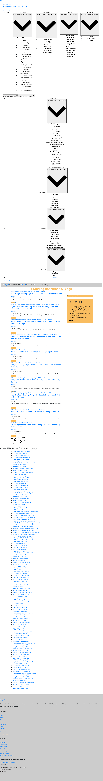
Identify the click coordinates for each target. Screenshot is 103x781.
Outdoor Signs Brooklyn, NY (20, 491)
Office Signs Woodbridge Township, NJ (23, 530)
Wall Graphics (26, 47)
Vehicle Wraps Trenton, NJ (20, 624)
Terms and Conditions (5, 734)
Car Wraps (70, 41)
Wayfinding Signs (26, 44)
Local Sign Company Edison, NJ (21, 558)
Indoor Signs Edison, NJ (19, 555)
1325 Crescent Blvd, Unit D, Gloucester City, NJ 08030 (13, 767)
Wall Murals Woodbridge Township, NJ (23, 539)
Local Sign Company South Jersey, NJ (23, 678)
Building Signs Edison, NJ (20, 545)
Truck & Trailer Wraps (26, 84)
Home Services (47, 52)
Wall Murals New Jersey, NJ (20, 479)
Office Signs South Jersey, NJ (21, 680)
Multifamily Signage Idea (79, 308)
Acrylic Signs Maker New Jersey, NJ (22, 451)
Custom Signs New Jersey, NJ (21, 459)
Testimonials (3, 724)
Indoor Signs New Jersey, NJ (20, 464)
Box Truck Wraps (26, 86)
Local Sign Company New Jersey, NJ (23, 468)
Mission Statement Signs (27, 52)
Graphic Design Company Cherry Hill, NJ (24, 583)
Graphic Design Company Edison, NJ (23, 553)
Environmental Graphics (5, 753)
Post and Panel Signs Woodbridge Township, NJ (26, 532)
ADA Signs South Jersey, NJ (20, 663)
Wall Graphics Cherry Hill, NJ (20, 598)
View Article (13, 302)
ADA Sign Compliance (79, 317)
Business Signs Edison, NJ (20, 547)
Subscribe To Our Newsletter (7, 762)
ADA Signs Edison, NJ (19, 543)
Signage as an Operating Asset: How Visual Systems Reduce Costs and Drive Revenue (36, 307)
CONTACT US (53, 277)
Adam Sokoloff (14, 296)
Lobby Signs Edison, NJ (19, 556)
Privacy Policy (3, 731)
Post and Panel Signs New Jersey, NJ (23, 472)
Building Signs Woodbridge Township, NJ (24, 515)
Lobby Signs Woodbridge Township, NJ (23, 526)
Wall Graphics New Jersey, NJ (21, 478)
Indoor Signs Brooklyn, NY (20, 494)
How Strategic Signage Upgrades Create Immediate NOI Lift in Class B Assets (36, 396)
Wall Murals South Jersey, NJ (20, 690)
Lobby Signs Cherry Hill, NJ (20, 586)
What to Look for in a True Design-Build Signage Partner (34, 352)
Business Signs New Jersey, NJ (21, 457)
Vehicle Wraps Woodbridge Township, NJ (24, 534)
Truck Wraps (70, 45)
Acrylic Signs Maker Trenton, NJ (21, 601)
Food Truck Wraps (70, 49)
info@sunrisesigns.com (10, 6)
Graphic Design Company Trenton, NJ (23, 613)
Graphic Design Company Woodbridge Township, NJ (27, 523)
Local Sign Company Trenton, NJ (21, 618)
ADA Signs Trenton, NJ (19, 603)
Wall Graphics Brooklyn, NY (20, 508)
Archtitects (47, 48)
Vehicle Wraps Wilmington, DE (21, 654)
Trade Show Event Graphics (70, 55)
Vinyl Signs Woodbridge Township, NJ (23, 536)
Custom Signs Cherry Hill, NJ (20, 579)
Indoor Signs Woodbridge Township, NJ (23, 524)
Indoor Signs (70, 37)
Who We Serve (46, 12)
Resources (90, 12)
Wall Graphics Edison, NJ (19, 568)
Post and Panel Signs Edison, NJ (21, 562)
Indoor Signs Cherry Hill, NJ (20, 585)
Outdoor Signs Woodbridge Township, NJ (24, 521)
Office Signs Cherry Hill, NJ (20, 590)
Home (1, 715)
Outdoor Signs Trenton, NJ (20, 611)
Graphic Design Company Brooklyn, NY (23, 493)
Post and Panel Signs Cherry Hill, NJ (22, 592)
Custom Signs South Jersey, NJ (21, 669)
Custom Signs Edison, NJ (19, 549)
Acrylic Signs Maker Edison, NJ (21, 541)
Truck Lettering (26, 82)
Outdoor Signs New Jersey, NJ (21, 461)
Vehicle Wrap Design (26, 75)
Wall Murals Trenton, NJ (19, 630)
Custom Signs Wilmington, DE (21, 639)
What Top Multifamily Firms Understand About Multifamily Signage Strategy (35, 322)
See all (71, 320)
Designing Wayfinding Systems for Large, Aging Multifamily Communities (35, 381)
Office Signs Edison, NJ (19, 560)
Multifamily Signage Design (26, 65)
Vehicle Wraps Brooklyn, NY (20, 504)
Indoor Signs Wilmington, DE (20, 645)
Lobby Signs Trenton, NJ (19, 616)
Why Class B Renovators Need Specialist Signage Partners (35, 412)
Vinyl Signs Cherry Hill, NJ (20, 596)
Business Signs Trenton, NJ (20, 607)
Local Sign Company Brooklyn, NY (22, 498)
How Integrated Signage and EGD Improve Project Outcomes (36, 293)
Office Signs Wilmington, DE (20, 650)
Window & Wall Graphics (70, 51)
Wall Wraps (26, 49)
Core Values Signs (26, 54)
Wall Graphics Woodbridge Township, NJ (24, 538)
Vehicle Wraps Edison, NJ (20, 564)
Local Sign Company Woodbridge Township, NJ (25, 528)
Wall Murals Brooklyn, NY (19, 509)
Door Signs (26, 45)
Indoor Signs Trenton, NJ (19, 615)
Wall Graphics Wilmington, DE (21, 658)
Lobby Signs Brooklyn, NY (20, 496)
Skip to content (4, 1)
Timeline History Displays (26, 57)
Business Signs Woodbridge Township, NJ (24, 517)
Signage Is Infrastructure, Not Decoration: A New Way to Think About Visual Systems (36, 338)
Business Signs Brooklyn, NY (20, 487)
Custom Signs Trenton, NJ (20, 609)
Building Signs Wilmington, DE (21, 635)
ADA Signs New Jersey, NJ (20, 453)
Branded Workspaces (24, 38)
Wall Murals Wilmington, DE (20, 660)
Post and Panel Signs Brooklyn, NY (22, 502)
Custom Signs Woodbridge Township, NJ (24, 519)
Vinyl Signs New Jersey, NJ (20, 476)
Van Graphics (70, 43)
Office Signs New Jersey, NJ (20, 470)
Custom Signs (3, 748)
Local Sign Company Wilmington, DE (23, 648)
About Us (8, 13)
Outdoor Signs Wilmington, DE (21, 641)
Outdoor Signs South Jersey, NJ (21, 671)
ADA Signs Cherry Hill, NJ (20, 573)
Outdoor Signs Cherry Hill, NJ (21, 581)
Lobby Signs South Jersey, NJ (21, 677)
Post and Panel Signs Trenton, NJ (22, 622)
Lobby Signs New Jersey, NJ (20, 466)
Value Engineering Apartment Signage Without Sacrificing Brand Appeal (35, 426)
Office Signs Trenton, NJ (19, 620)
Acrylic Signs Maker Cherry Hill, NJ (22, 571)
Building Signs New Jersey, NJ (21, 455)
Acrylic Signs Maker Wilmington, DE (22, 631)
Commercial (48, 39)
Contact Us (2, 728)
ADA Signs (26, 42)
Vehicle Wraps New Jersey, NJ (21, 474)
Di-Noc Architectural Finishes (26, 91)
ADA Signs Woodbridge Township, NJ (23, 513)
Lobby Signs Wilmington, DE (20, 646)
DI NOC (24, 88)
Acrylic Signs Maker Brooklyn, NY (22, 481)
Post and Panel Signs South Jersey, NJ (23, 682)
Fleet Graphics (26, 81)
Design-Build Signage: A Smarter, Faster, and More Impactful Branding (36, 366)
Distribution (48, 50)
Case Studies (91, 38)
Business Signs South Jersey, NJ (21, 667)
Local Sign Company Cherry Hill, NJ (22, 588)
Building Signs (26, 71)
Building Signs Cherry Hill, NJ (21, 575)
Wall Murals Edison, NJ (19, 570)
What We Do (22, 12)
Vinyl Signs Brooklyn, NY (19, 506)
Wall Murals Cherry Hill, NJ (20, 600)
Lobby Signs (26, 40)
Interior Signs (3, 742)
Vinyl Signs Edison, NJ (19, 566)
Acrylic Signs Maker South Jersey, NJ (23, 662)
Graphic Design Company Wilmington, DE (24, 643)
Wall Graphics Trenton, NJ (20, 628)
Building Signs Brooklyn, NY (20, 485)
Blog (91, 36)
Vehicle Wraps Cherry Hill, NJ (21, 594)
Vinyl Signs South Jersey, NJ (20, 686)
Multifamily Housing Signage (24, 61)
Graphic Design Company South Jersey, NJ (24, 673)
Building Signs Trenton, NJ (20, 605)
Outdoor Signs (70, 39)
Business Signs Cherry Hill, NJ (21, 577)
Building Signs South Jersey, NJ (21, 665)
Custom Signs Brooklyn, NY (20, 489)
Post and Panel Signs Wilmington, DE (23, 652)
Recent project (70, 35)
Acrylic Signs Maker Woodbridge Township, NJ (25, 511)
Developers (47, 47)
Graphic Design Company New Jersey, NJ (24, 463)
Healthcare (47, 45)
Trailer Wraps (70, 47)
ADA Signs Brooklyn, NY (19, 483)
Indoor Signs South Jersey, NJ (21, 675)
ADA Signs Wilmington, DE (20, 633)
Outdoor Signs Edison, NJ (20, 551)
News (91, 40)
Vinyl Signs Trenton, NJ (19, 626)
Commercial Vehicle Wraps (26, 78)
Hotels (48, 41)
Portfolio (69, 12)
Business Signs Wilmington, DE (21, 637)
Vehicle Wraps (3, 746)
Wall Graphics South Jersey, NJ (21, 688)
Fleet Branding (24, 73)
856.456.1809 (23, 6)
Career (1, 726)
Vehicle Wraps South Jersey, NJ (21, 684)
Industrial (48, 43)
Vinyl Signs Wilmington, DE (20, 656)
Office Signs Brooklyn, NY (20, 500)
